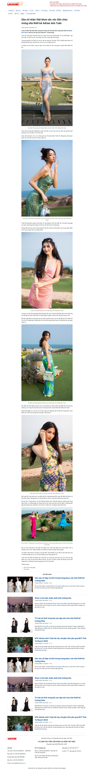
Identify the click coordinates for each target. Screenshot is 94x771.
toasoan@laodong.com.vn (18, 763)
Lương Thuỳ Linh (53, 131)
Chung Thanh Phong (58, 603)
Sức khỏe (77, 10)
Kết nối (16, 13)
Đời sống (25, 10)
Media (22, 13)
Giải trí (37, 10)
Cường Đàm (58, 586)
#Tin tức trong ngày (29, 567)
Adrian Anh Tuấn (40, 648)
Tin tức (32, 10)
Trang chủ (11, 10)
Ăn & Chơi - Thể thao (55, 10)
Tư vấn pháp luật (30, 13)
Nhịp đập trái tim (67, 10)
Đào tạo (18, 10)
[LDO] (20, 585)
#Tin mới (26, 569)
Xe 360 (10, 13)
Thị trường (44, 10)
